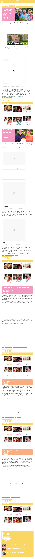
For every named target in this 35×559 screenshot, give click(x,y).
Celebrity (4, 290)
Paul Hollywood (14, 168)
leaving (10, 347)
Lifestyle (4, 381)
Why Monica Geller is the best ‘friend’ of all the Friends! (19, 113)
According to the (7, 301)
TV (15, 417)
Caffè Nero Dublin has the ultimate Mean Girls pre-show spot (15, 544)
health (3, 497)
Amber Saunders (6, 291)
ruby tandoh (8, 497)
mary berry (15, 347)
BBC (3, 347)
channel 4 (6, 347)
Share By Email (7, 18)
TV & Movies (9, 13)
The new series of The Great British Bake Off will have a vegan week (8, 131)
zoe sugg (18, 417)
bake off (3, 96)
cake (10, 96)
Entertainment (5, 13)
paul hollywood (20, 96)
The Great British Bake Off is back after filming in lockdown (8, 11)
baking (7, 96)
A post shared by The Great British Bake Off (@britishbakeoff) (11, 86)
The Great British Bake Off (6, 97)
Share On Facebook (4, 18)
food (3, 255)
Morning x (4, 242)
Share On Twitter (6, 18)
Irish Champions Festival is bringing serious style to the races (15, 552)
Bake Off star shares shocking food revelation (13, 450)
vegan (16, 255)
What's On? (4, 14)
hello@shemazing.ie (7, 543)
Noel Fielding (14, 96)
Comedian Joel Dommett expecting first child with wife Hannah (28, 123)
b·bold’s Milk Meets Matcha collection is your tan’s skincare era (15, 548)
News (12, 290)
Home (3, 5)
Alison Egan (5, 16)
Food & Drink (8, 381)
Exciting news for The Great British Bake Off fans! (14, 380)
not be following (14, 296)
